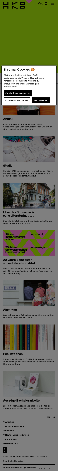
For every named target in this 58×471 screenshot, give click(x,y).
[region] (29, 85)
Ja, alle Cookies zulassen (17, 93)
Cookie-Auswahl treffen (16, 100)
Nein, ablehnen (41, 100)
